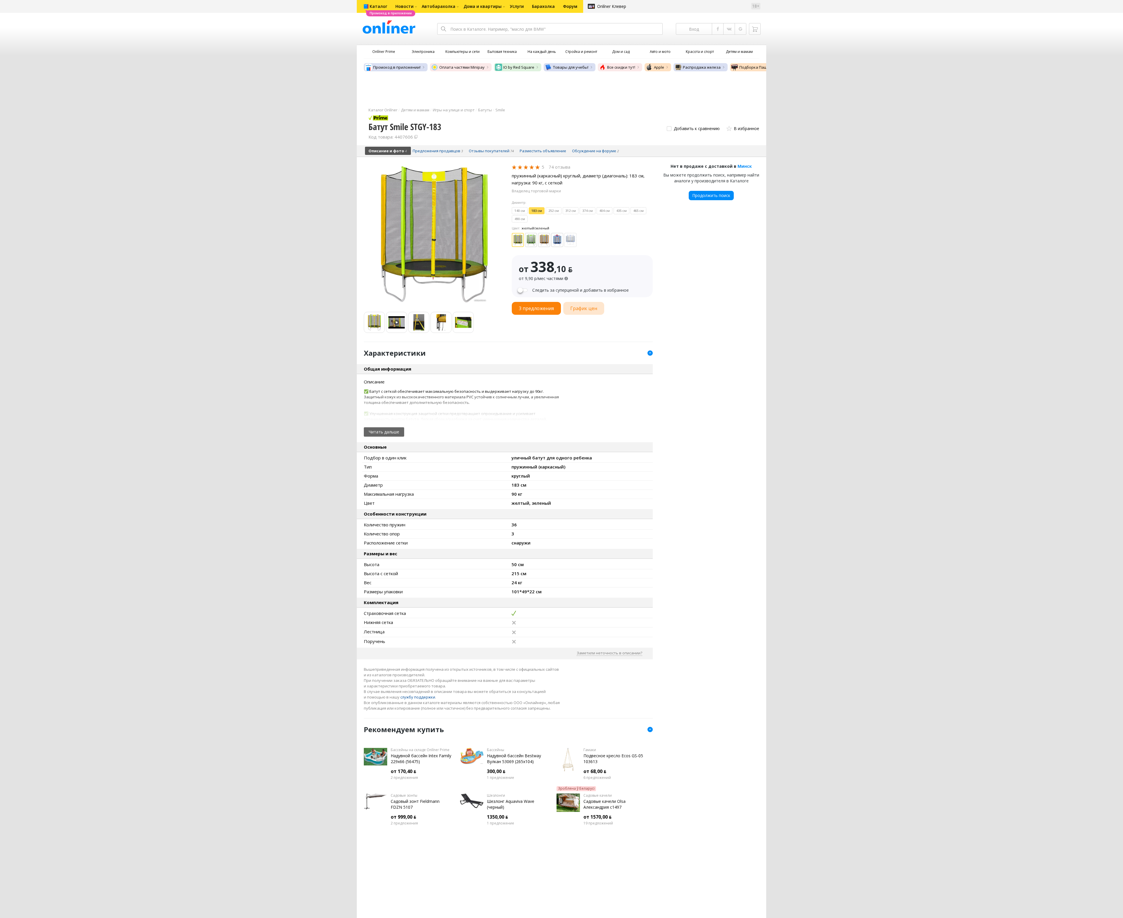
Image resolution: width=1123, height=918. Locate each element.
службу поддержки (417, 697)
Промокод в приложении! (397, 67)
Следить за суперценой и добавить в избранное (580, 290)
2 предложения (404, 778)
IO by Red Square (518, 67)
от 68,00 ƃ (594, 771)
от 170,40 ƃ (403, 771)
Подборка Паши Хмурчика (764, 67)
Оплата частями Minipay (462, 67)
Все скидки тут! (621, 67)
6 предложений (597, 778)
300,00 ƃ (496, 771)
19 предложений (598, 823)
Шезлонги (496, 795)
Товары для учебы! (570, 67)
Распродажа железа (702, 67)
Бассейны (495, 750)
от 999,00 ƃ (403, 817)
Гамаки (589, 750)
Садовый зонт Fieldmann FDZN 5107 (415, 804)
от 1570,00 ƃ (597, 817)
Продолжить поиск (711, 195)
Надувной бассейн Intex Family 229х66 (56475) (421, 758)
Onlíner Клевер (611, 6)
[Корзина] (755, 29)
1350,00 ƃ (497, 817)
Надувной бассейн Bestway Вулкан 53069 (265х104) (514, 758)
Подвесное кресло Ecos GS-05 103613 (613, 758)
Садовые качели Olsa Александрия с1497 (604, 804)
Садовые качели (597, 795)
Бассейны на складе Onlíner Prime (420, 750)
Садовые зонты (404, 795)
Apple (659, 67)
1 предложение (500, 778)
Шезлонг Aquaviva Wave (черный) (510, 804)
